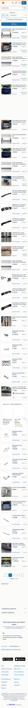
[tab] (3, 15)
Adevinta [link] (16, 682)
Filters (15, 24)
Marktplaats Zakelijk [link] (19, 666)
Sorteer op (12, 12)
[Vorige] (6, 575)
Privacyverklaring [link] (18, 672)
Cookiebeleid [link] (4, 675)
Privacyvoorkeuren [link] (19, 675)
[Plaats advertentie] (23, 3)
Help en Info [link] (17, 669)
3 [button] (17, 575)
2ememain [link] (17, 685)
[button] (16, 3)
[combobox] (12, 8)
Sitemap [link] (3, 688)
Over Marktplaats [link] (6, 679)
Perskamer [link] (4, 682)
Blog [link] (2, 666)
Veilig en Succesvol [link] (6, 669)
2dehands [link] (4, 685)
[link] (3, 3)
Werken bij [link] (17, 679)
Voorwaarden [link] (5, 672)
